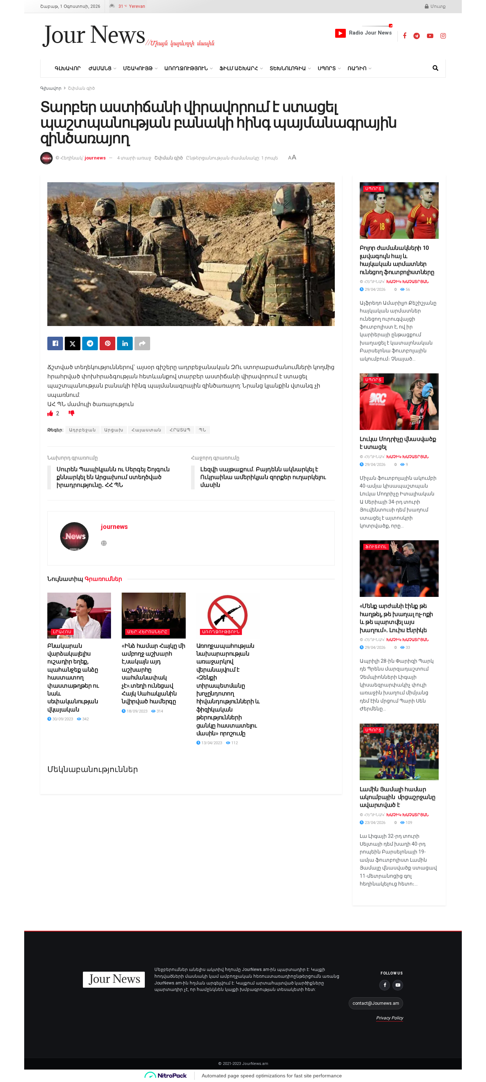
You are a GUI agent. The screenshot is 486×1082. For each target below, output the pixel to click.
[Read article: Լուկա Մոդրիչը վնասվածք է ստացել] (399, 401)
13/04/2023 (211, 743)
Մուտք (437, 6)
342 (85, 719)
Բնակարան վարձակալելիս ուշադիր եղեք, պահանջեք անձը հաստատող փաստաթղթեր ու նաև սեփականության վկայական (73, 677)
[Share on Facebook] (55, 343)
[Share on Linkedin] (125, 343)
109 (408, 822)
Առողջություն (186, 68)
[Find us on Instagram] (443, 36)
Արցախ (113, 429)
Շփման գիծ (81, 88)
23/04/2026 (374, 822)
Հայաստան (147, 429)
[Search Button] (435, 68)
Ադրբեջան (82, 429)
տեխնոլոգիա (288, 68)
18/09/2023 (136, 711)
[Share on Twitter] (72, 343)
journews (95, 158)
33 (407, 647)
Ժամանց (100, 68)
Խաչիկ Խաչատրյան (407, 281)
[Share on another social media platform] (142, 343)
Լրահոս (62, 632)
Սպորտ (327, 68)
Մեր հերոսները (147, 632)
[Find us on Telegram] (416, 36)
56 (407, 289)
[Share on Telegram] (90, 343)
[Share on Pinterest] (107, 343)
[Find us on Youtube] (430, 36)
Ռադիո (357, 68)
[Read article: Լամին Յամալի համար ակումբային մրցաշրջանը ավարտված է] (399, 752)
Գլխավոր (68, 68)
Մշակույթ (138, 68)
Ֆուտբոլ (376, 547)
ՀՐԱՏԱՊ (180, 429)
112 (234, 743)
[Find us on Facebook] (404, 36)
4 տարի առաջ (134, 158)
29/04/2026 (374, 289)
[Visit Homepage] (128, 36)
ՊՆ (202, 429)
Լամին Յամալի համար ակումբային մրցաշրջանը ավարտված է (397, 797)
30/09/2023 (62, 719)
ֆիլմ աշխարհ (239, 68)
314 (159, 711)
